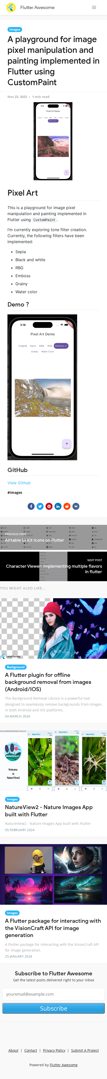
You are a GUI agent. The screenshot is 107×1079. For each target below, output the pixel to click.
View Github (19, 482)
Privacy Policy (54, 1050)
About (13, 1050)
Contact (30, 1050)
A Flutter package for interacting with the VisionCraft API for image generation (53, 928)
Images (14, 29)
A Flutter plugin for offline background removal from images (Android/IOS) (48, 682)
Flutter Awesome (37, 7)
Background (16, 667)
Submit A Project (85, 1050)
